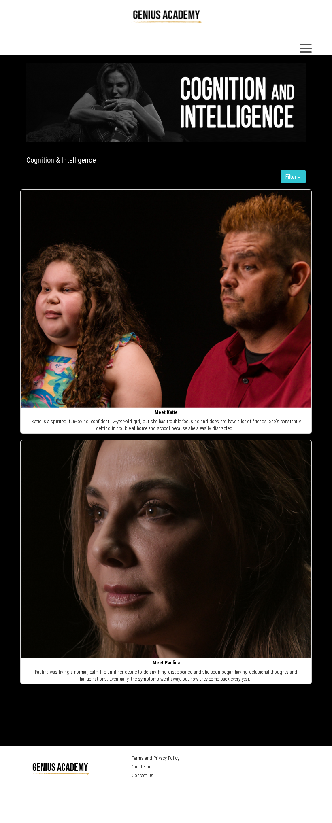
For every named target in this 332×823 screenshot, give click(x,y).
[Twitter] (165, 789)
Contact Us (142, 775)
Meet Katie (166, 412)
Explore (167, 299)
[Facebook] (153, 789)
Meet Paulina (166, 663)
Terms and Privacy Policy (155, 758)
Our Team (141, 767)
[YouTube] (177, 789)
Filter (291, 177)
